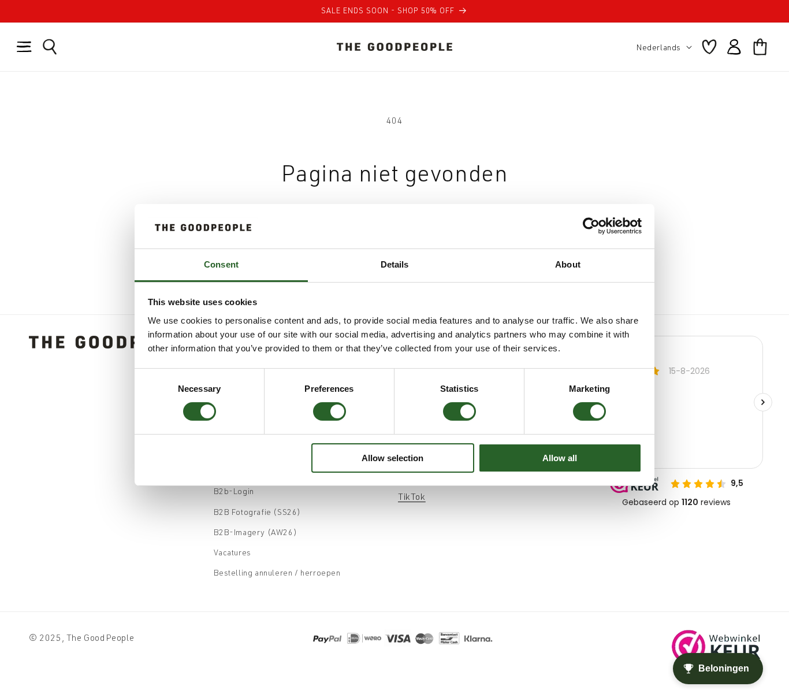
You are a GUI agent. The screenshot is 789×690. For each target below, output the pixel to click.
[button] (24, 47)
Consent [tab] (221, 264)
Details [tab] (395, 264)
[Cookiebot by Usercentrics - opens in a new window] (591, 226)
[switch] (329, 411)
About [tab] (567, 264)
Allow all (559, 458)
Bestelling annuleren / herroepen (277, 572)
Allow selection (392, 458)
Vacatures (232, 552)
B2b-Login (234, 491)
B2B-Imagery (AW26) (255, 532)
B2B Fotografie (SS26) (258, 512)
